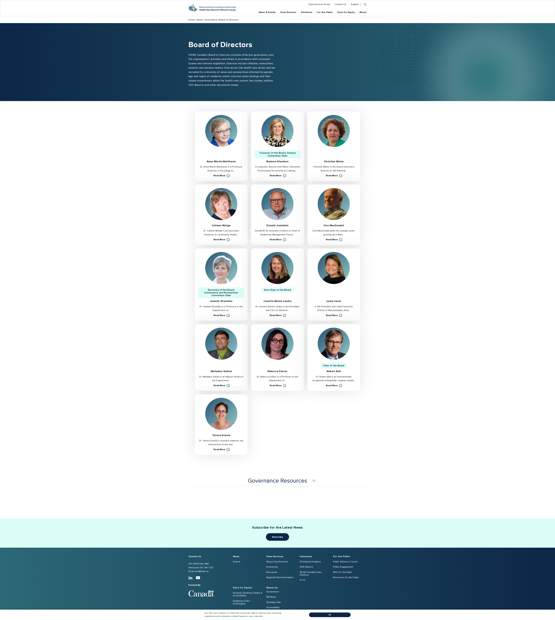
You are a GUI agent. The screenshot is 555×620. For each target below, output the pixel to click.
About (200, 20)
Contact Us (194, 556)
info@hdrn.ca (202, 571)
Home (191, 20)
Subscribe (277, 537)
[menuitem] (319, 4)
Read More (221, 175)
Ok (329, 615)
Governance (211, 20)
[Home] (212, 8)
